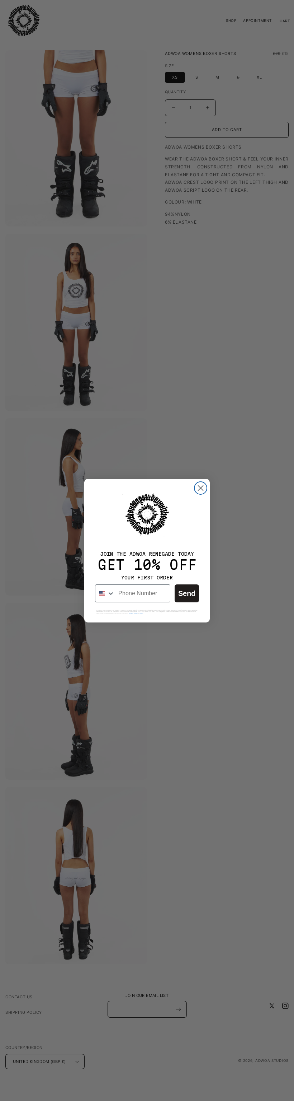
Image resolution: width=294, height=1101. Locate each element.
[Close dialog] (200, 488)
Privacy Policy (133, 613)
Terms (141, 613)
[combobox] (105, 593)
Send (186, 593)
